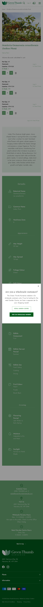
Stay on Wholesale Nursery (21, 314)
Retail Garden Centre (21, 308)
